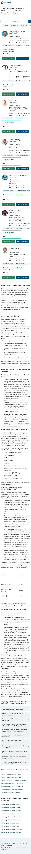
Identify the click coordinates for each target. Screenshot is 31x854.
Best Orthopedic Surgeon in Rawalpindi (11, 813)
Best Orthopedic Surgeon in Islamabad (11, 810)
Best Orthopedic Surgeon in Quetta (10, 826)
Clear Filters (5, 25)
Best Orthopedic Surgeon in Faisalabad (11, 817)
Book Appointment (22, 58)
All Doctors (9, 845)
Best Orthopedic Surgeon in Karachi (10, 807)
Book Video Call (8, 58)
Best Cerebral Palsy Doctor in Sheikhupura (12, 786)
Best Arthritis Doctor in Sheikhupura (10, 792)
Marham (3, 13)
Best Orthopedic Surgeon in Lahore (10, 804)
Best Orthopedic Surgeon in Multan (10, 823)
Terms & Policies (5, 843)
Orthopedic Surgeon (12, 13)
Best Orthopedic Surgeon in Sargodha (11, 832)
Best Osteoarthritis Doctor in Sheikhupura (12, 783)
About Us (15, 843)
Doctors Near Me (14, 25)
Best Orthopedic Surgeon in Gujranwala (11, 829)
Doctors (22, 843)
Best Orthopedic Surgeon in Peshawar (11, 820)
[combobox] (5, 21)
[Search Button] (29, 21)
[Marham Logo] (6, 3)
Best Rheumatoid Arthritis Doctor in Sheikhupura (13, 780)
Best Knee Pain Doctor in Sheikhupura (11, 774)
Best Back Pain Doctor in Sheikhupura (11, 777)
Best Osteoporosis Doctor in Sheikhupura (12, 789)
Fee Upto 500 (23, 25)
